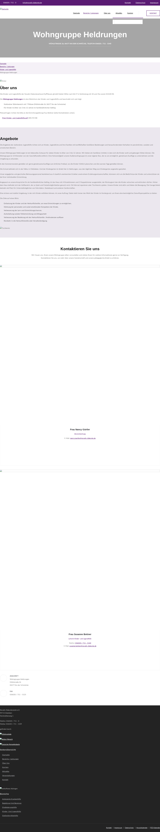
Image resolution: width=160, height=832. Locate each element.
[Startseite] (4, 9)
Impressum (154, 3)
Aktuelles (119, 13)
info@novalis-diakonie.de (32, 3)
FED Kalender (155, 828)
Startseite (76, 13)
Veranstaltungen (8, 775)
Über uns (107, 13)
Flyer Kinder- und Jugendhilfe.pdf (15, 118)
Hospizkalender (141, 828)
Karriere (130, 13)
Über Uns (5, 763)
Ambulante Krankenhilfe (11, 799)
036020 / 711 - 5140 (83, 643)
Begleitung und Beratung (11, 803)
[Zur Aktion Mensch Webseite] (6, 739)
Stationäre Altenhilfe (10, 816)
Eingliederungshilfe (9, 807)
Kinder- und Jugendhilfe (8, 69)
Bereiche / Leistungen (91, 13)
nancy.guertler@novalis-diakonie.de (83, 438)
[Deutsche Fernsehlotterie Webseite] (10, 744)
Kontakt (128, 3)
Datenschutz (140, 3)
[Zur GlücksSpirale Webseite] (5, 734)
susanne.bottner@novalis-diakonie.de (82, 646)
